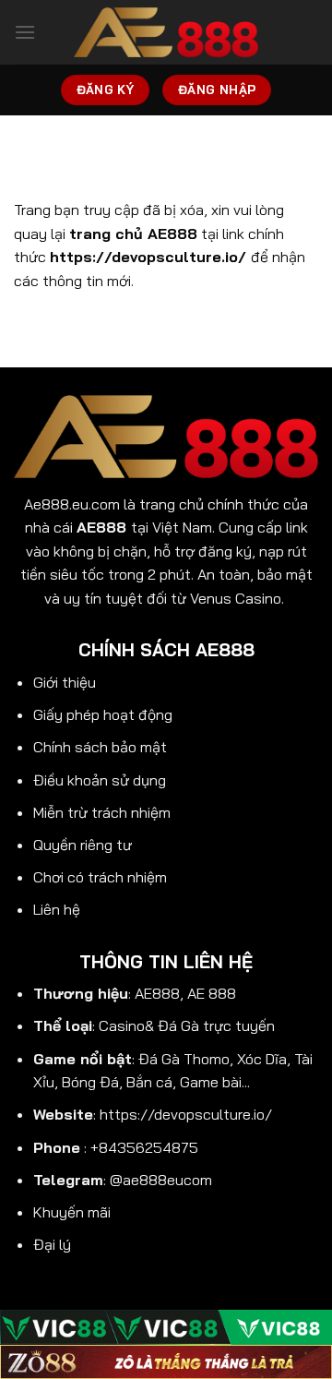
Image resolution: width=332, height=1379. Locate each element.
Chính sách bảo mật (100, 746)
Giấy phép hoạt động (102, 714)
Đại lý (52, 1244)
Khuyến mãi (72, 1212)
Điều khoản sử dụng (99, 780)
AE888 (101, 527)
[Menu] (25, 31)
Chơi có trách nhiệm (100, 877)
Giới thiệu (64, 682)
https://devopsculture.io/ (186, 1114)
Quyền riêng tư (82, 844)
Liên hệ (56, 909)
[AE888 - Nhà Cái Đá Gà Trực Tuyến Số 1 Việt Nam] (166, 32)
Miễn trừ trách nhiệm (102, 812)
